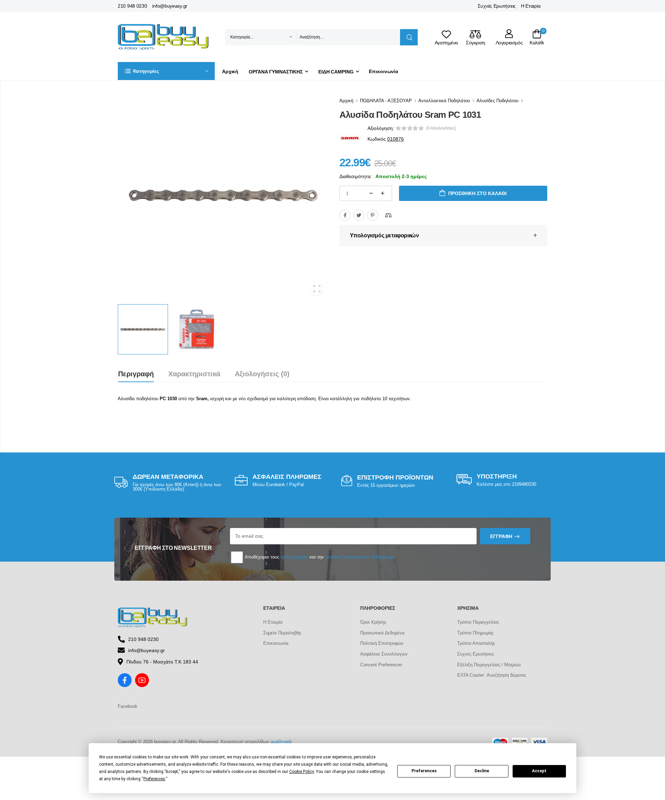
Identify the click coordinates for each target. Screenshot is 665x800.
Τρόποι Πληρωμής (475, 632)
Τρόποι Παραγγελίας (478, 622)
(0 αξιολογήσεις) (441, 128)
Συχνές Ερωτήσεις (497, 6)
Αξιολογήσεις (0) (262, 374)
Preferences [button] (154, 778)
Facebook (128, 706)
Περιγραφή (136, 374)
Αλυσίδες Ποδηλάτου (497, 100)
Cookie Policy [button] (301, 771)
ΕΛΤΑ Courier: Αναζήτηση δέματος (491, 675)
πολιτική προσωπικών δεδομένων (359, 557)
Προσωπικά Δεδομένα (382, 632)
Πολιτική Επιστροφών (382, 643)
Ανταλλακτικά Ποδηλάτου (444, 100)
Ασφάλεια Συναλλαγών (384, 654)
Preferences (424, 770)
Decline (482, 770)
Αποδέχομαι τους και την (318, 557)
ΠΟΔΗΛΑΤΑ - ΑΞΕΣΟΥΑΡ (386, 100)
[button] (166, 71)
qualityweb (281, 741)
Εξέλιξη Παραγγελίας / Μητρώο (489, 664)
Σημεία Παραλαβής (282, 632)
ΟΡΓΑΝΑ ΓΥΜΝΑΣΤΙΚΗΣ (276, 71)
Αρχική (230, 71)
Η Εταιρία (530, 6)
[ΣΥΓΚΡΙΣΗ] (388, 215)
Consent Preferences (381, 664)
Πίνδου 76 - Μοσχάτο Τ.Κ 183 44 (162, 662)
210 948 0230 (132, 6)
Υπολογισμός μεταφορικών (384, 235)
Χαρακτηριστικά (194, 374)
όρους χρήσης (294, 557)
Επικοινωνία (383, 71)
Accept (539, 770)
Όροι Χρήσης (373, 622)
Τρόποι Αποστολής (476, 643)
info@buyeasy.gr (169, 6)
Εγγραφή (501, 536)
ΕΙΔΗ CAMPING (336, 71)
